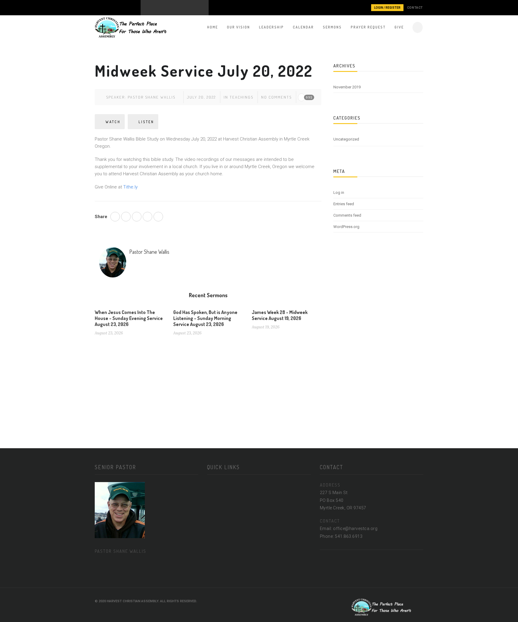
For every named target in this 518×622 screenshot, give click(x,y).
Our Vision (238, 27)
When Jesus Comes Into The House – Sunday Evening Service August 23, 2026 (129, 318)
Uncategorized (346, 139)
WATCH (113, 122)
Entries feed (343, 204)
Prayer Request (368, 27)
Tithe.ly (130, 187)
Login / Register (387, 7)
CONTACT (415, 7)
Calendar (303, 27)
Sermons (332, 27)
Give (399, 27)
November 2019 (347, 87)
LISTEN (146, 122)
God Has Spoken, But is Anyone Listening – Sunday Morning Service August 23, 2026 (205, 318)
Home (212, 27)
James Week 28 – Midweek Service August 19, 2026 (280, 315)
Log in (338, 192)
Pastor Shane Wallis (151, 97)
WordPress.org (346, 226)
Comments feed (347, 215)
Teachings (241, 97)
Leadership (271, 27)
